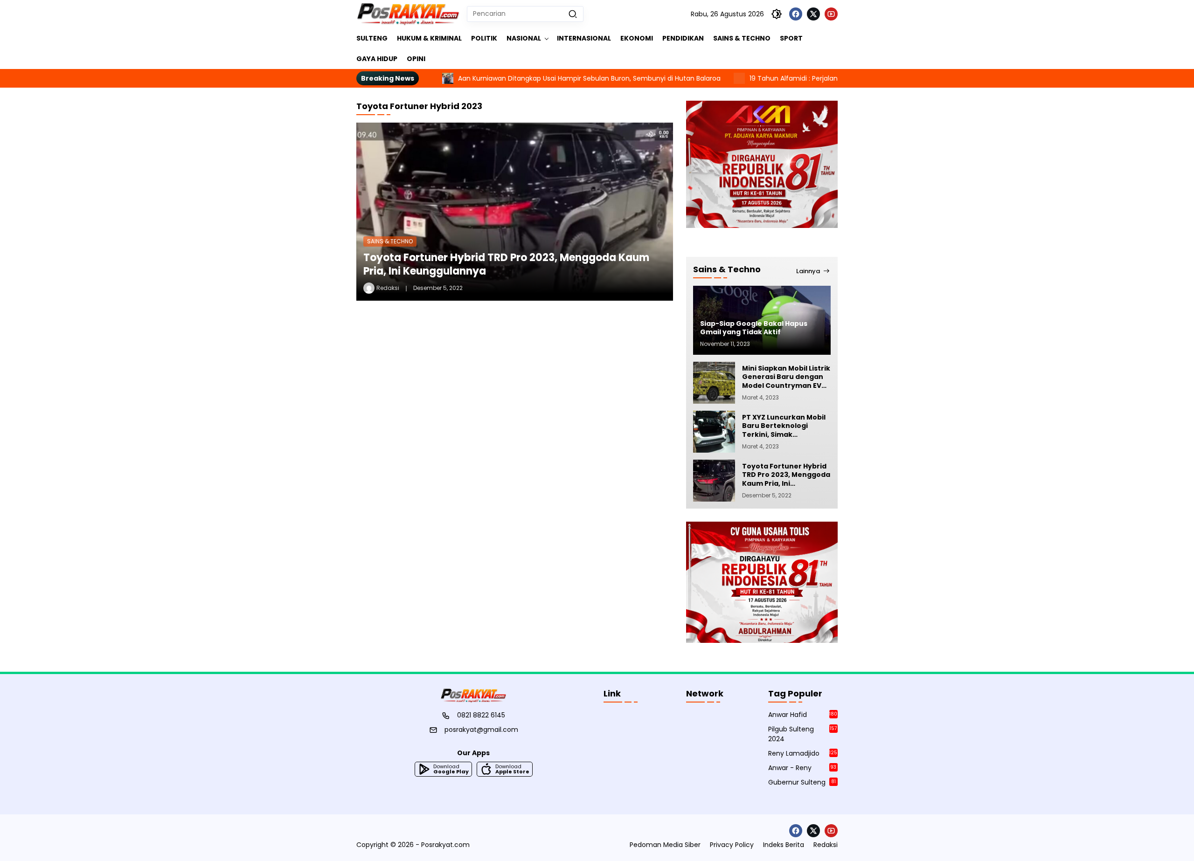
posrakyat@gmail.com (481, 729)
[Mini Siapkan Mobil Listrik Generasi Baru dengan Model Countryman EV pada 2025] (714, 383)
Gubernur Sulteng (802, 782)
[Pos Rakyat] (408, 14)
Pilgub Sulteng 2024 (802, 734)
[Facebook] (795, 14)
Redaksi (387, 288)
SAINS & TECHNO (390, 241)
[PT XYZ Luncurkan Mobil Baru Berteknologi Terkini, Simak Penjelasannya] (714, 432)
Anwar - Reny (802, 767)
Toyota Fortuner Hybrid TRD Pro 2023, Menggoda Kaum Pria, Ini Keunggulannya (506, 264)
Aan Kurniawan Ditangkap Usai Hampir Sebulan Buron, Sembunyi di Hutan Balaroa (548, 78)
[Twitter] (813, 14)
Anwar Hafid (802, 714)
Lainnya (808, 271)
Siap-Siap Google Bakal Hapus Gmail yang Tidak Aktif (753, 327)
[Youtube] (831, 14)
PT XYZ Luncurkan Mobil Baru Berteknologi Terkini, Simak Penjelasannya (784, 426)
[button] (572, 14)
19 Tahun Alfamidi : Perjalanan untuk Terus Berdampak (796, 78)
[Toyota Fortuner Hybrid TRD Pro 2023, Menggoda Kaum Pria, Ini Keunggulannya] (514, 212)
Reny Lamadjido (802, 753)
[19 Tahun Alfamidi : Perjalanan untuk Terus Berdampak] (697, 78)
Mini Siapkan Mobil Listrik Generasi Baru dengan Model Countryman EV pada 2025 (786, 377)
